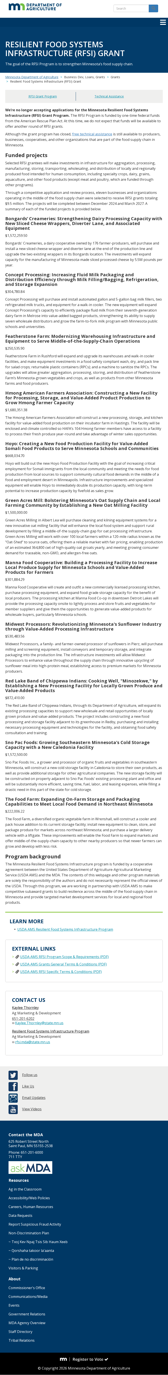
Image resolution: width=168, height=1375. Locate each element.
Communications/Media (28, 1296)
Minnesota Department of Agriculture (31, 77)
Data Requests (20, 1215)
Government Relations (27, 1314)
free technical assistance (92, 134)
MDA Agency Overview (27, 1322)
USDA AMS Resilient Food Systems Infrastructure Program (65, 929)
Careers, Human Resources (31, 1206)
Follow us (29, 1074)
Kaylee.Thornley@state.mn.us (39, 1023)
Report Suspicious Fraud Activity (35, 1224)
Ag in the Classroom (25, 1189)
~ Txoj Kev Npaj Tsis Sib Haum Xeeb (38, 1241)
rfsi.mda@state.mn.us (32, 1042)
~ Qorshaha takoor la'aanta (31, 1250)
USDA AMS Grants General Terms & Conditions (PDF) (63, 964)
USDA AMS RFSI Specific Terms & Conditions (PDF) (61, 971)
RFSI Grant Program (42, 96)
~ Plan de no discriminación (31, 1259)
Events (14, 1305)
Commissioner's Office (27, 1287)
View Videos (32, 1109)
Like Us (28, 1086)
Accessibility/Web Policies (29, 1198)
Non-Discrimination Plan (29, 1233)
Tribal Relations (22, 1340)
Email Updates (34, 1097)
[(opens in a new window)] (65, 1359)
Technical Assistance (109, 96)
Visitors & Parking (23, 1268)
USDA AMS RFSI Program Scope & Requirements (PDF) (64, 956)
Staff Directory (20, 1331)
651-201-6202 (23, 1018)
